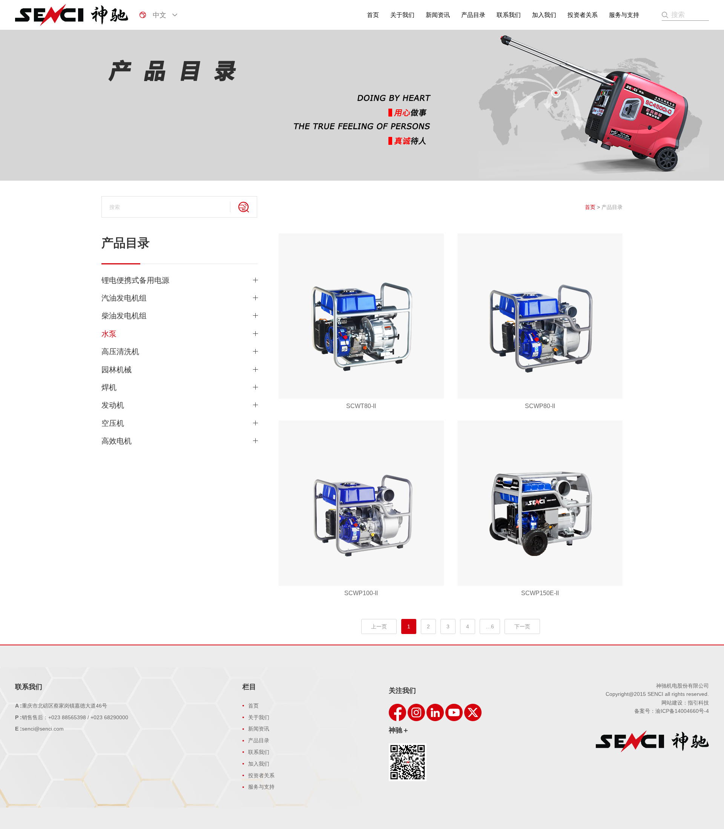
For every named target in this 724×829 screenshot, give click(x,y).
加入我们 (544, 15)
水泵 (109, 334)
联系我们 (509, 15)
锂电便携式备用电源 (135, 280)
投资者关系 (583, 15)
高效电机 (116, 441)
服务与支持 (624, 15)
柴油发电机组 (124, 316)
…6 (490, 626)
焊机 (109, 387)
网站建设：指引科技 (685, 703)
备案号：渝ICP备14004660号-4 (671, 711)
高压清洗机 (120, 351)
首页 (373, 15)
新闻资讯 (438, 15)
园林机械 (116, 369)
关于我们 (402, 15)
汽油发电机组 (124, 298)
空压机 (112, 423)
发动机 (112, 405)
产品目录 (473, 15)
